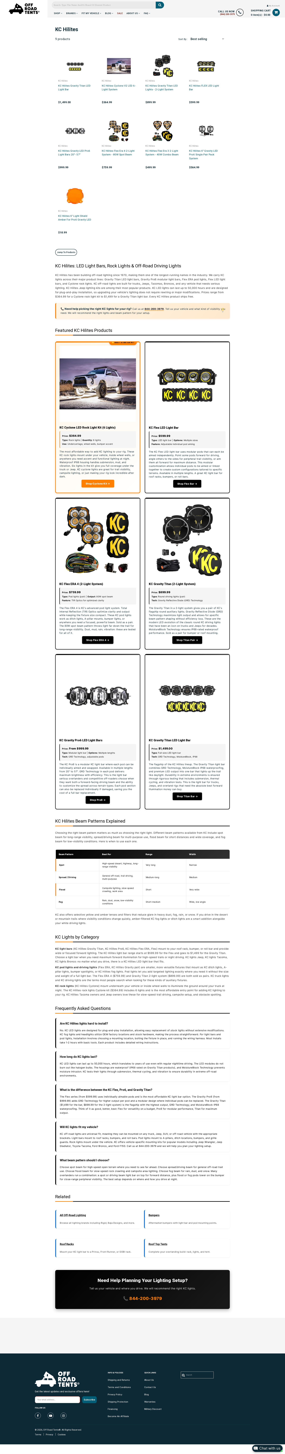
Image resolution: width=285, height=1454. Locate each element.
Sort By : (183, 39)
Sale (120, 13)
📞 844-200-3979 (142, 1298)
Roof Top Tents (158, 1244)
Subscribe (89, 1399)
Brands (71, 13)
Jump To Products (66, 252)
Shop (57, 13)
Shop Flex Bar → (187, 483)
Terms (38, 1434)
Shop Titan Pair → (187, 640)
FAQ (146, 13)
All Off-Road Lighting (73, 1215)
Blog (108, 13)
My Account (274, 6)
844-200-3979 (154, 308)
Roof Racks (67, 1244)
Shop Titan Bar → (187, 796)
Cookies (62, 1434)
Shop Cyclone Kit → (98, 483)
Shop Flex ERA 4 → (97, 640)
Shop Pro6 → (98, 799)
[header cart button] (276, 12)
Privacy (49, 1434)
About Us (132, 13)
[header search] (160, 5)
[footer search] (183, 1375)
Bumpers (154, 1215)
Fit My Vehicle (91, 13)
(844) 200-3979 (227, 14)
